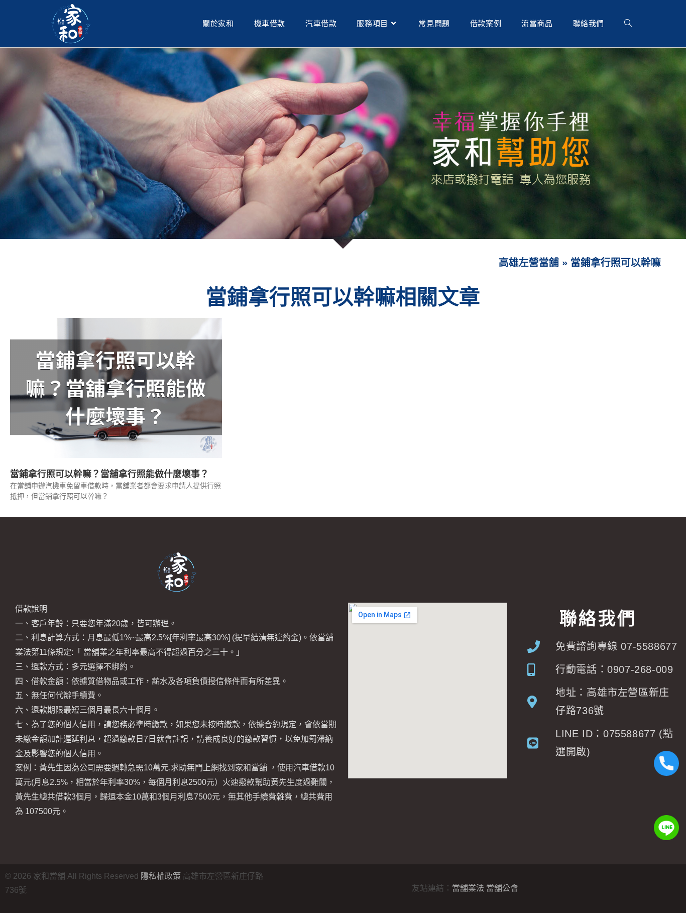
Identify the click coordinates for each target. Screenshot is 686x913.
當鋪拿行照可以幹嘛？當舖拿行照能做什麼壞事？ (109, 474)
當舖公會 (502, 888)
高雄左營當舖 (529, 262)
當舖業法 (468, 888)
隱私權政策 (161, 876)
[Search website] (628, 23)
